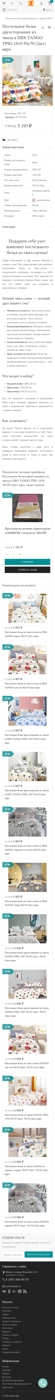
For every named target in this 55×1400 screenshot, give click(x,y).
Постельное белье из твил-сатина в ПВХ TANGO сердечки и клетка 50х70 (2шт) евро (26, 849)
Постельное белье (10, 1307)
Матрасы (6, 1345)
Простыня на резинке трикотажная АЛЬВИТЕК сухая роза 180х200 (27, 530)
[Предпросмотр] (27, 508)
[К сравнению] (42, 27)
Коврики (6, 1331)
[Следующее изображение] (48, 608)
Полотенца (7, 1327)
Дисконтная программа (13, 1380)
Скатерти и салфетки (12, 1341)
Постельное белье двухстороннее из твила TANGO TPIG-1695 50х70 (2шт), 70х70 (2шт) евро (27, 1011)
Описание (8, 227)
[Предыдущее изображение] (6, 608)
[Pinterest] (20, 1291)
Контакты (6, 1376)
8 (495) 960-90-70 (17, 1279)
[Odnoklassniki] (9, 1291)
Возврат (6, 1373)
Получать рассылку (38, 1254)
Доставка (6, 1370)
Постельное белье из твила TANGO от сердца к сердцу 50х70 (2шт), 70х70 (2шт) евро (26, 1170)
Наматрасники (9, 1317)
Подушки (6, 1310)
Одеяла (5, 1314)
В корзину (27, 561)
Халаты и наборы (10, 1334)
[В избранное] (49, 27)
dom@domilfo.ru (13, 1286)
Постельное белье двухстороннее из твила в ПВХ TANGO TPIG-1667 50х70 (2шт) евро (27, 794)
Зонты (5, 1348)
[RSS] (25, 1291)
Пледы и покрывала (11, 1321)
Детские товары (9, 1324)
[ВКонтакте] (4, 1291)
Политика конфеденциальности (16, 1383)
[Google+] (14, 1291)
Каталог (12, 9)
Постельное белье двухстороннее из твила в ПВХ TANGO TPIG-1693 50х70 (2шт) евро (27, 738)
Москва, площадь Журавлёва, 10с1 (22, 1271)
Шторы (5, 1338)
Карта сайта (7, 1387)
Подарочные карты (11, 1352)
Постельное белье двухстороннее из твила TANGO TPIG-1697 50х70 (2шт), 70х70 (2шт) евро (27, 956)
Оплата (5, 1366)
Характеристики (13, 147)
